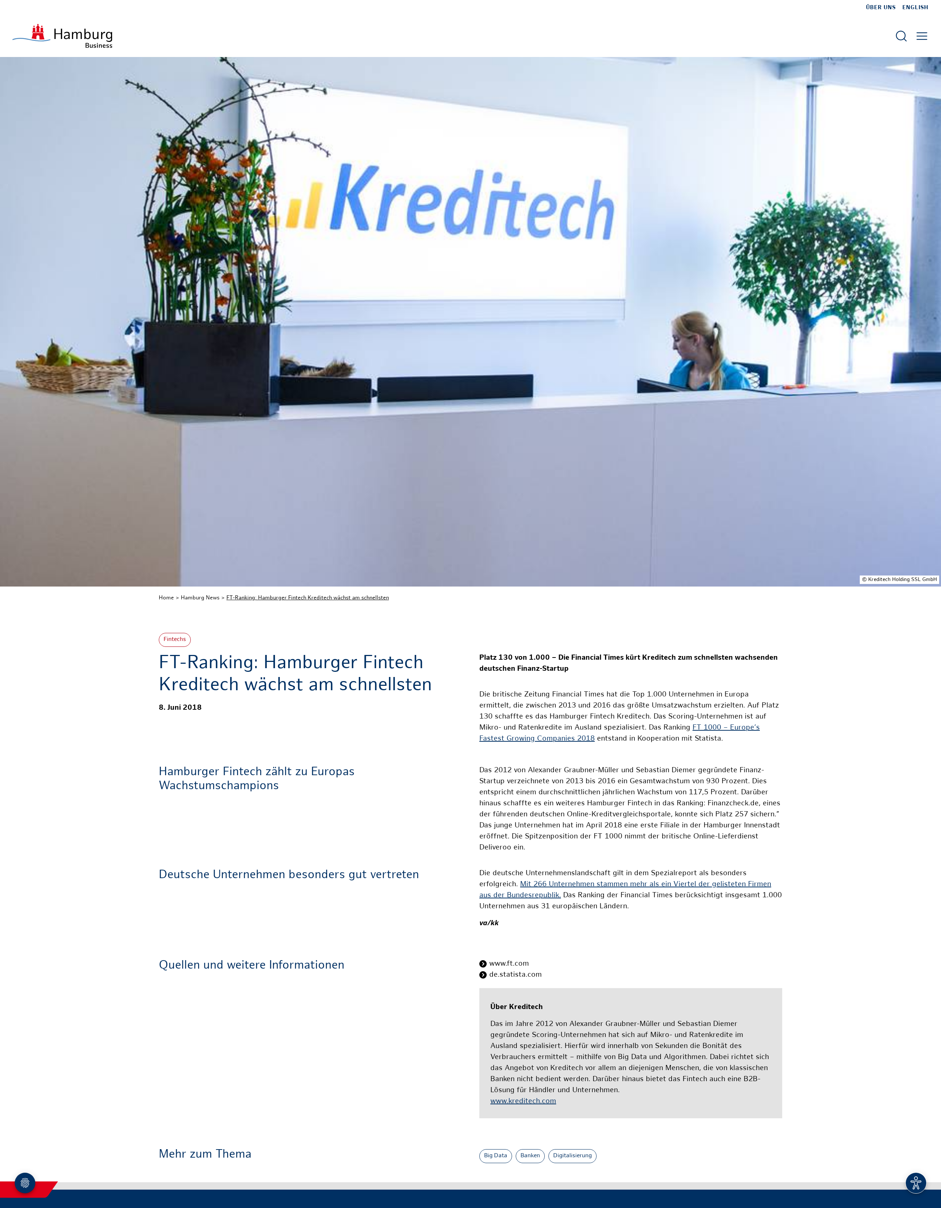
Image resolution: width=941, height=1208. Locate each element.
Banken (530, 1156)
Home (166, 598)
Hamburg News (200, 598)
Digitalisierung (572, 1156)
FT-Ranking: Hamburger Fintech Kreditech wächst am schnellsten (307, 598)
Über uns (881, 7)
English (915, 7)
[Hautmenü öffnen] (922, 36)
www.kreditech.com (523, 1101)
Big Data (495, 1156)
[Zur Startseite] (62, 36)
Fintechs (175, 639)
